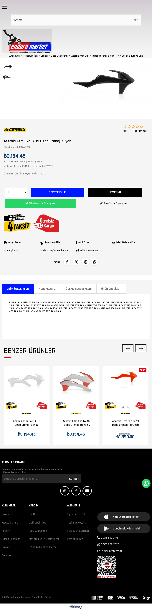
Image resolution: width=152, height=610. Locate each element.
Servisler (7, 555)
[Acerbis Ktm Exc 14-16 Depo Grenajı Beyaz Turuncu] (76, 389)
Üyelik (32, 514)
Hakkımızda (8, 514)
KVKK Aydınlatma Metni (42, 547)
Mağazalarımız (10, 522)
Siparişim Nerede (76, 514)
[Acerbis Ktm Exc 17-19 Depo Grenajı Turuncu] (125, 389)
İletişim (6, 531)
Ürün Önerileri (111, 289)
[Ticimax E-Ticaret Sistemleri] (76, 607)
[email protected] (111, 551)
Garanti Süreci (75, 539)
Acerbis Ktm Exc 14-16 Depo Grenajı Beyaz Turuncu (76, 423)
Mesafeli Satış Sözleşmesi (44, 539)
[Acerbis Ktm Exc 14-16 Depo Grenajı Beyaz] (26, 389)
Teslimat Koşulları (77, 522)
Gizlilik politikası (38, 522)
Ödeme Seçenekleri (79, 289)
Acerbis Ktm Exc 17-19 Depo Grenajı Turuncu (125, 423)
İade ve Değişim (38, 531)
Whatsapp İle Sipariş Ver (42, 203)
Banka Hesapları (11, 539)
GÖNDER (74, 479)
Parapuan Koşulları (78, 531)
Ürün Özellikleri (18, 289)
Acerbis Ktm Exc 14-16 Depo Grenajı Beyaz (26, 423)
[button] (123, 407)
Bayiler (6, 547)
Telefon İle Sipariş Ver (115, 203)
